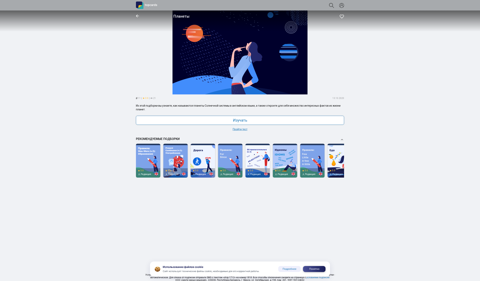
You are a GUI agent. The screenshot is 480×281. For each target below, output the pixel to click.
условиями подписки (317, 277)
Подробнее (289, 268)
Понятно (314, 268)
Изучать (240, 120)
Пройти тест (240, 129)
